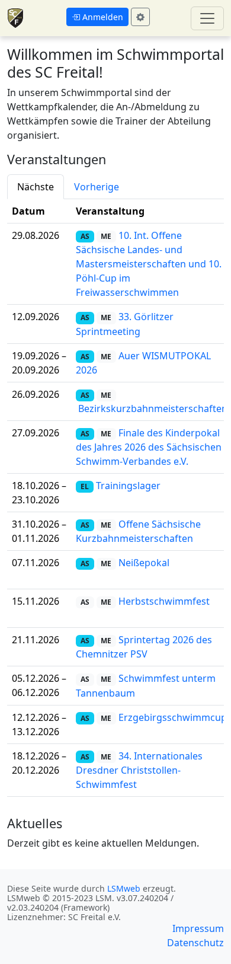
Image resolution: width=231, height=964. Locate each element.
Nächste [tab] (35, 186)
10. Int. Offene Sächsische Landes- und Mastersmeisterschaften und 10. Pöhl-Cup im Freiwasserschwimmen (149, 264)
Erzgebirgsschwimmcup (172, 717)
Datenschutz (195, 942)
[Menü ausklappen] (207, 18)
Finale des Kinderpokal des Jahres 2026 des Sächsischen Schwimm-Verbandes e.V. (149, 447)
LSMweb (123, 888)
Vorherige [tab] (96, 186)
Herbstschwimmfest (164, 601)
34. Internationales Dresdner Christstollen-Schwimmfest (139, 770)
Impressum (198, 928)
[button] (97, 17)
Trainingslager (128, 485)
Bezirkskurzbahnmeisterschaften (152, 408)
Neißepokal (143, 562)
